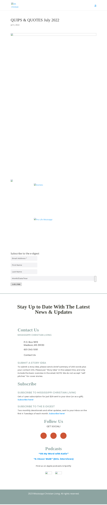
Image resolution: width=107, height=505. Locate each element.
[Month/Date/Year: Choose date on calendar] (95, 279)
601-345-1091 (31, 349)
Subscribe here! (57, 413)
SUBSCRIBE (16, 284)
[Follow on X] (53, 436)
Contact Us (30, 355)
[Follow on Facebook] (43, 436)
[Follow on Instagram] (63, 436)
